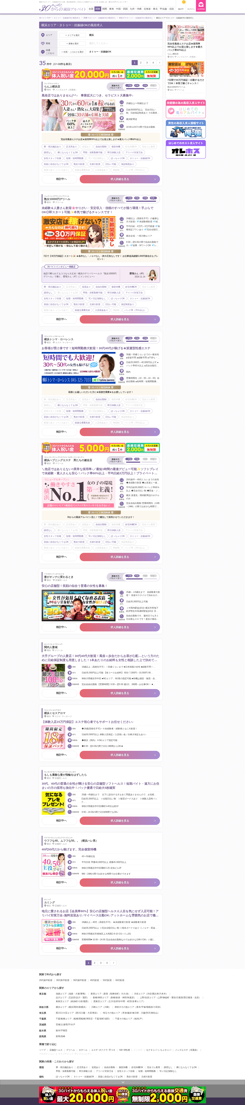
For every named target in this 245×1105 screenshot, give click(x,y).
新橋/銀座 (115, 997)
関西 (104, 9)
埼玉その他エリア (111, 1013)
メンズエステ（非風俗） (187, 1050)
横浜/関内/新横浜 (77, 1007)
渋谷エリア (139, 993)
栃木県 (42, 1030)
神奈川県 (43, 1007)
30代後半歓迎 (79, 980)
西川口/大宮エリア (65, 1013)
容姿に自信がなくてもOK (110, 1076)
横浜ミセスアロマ (55, 713)
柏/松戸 (138, 1018)
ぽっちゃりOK (63, 1076)
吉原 (196, 997)
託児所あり (82, 1067)
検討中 (181, 5)
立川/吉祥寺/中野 (117, 1001)
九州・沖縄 (136, 9)
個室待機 (123, 1067)
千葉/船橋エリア (64, 1018)
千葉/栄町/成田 (102, 1018)
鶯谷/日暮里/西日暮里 (182, 997)
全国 (91, 9)
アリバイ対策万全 (104, 1071)
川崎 (106, 1007)
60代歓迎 (120, 980)
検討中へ (61, 179)
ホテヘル (83, 1050)
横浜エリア (61, 1007)
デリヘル (70, 1050)
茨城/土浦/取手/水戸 (65, 1024)
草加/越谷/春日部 (130, 1013)
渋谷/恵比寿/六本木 (156, 993)
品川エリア (61, 997)
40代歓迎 (94, 980)
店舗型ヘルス (56, 1050)
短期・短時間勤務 (147, 1071)
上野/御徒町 (163, 997)
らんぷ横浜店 (52, 86)
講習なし (168, 1067)
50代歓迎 (107, 980)
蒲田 (84, 997)
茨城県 (42, 1024)
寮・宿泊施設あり (64, 1067)
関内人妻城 (51, 647)
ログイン (191, 9)
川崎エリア (96, 1007)
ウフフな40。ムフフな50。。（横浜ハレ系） (71, 840)
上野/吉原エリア (148, 997)
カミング (49, 902)
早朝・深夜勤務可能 (65, 1071)
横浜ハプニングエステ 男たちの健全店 (68, 460)
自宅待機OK (137, 1067)
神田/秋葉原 (128, 997)
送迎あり (96, 1067)
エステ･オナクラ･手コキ (103, 1050)
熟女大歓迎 (132, 1076)
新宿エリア (96, 993)
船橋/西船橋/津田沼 (83, 1018)
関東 (98, 9)
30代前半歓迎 (62, 980)
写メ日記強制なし (168, 1071)
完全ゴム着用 (153, 1067)
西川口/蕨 (80, 1013)
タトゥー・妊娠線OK (84, 1076)
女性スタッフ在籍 (125, 1071)
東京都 (42, 993)
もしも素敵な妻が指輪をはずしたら (65, 774)
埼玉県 (42, 1013)
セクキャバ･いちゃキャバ (158, 1050)
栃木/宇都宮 (61, 1030)
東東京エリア (62, 1001)
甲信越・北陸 (167, 9)
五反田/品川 (74, 997)
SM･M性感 (124, 1050)
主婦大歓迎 (146, 1076)
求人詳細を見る (119, 179)
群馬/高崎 (60, 1036)
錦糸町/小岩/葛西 (79, 1001)
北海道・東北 (151, 9)
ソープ (42, 1050)
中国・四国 (122, 9)
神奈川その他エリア (124, 1007)
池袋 (71, 993)
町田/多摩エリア (135, 1001)
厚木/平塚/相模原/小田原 (148, 1007)
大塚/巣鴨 (80, 993)
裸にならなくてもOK (186, 1067)
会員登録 (201, 9)
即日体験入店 (85, 1071)
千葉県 (42, 1018)
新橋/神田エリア (101, 997)
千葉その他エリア (123, 1018)
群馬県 (42, 1036)
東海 (111, 9)
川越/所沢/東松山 (149, 1013)
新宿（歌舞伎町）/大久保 (116, 993)
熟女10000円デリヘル (57, 199)
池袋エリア (61, 993)
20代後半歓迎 (45, 980)
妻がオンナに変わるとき (59, 576)
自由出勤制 (109, 1067)
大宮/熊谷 (92, 1013)
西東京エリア (100, 1001)
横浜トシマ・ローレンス (59, 339)
